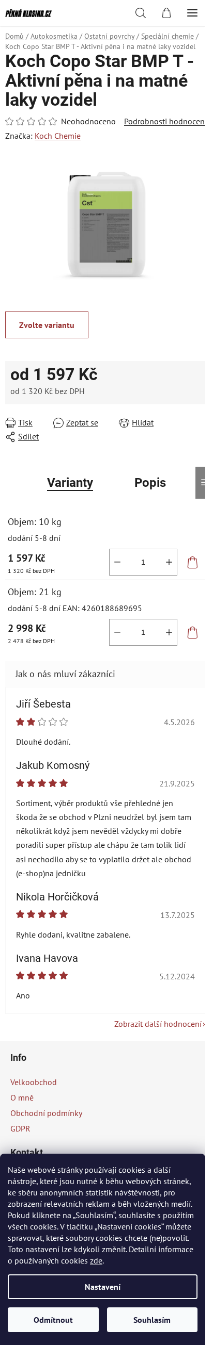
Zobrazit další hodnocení (158, 1024)
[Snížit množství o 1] (117, 562)
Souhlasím (152, 1320)
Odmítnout (53, 1320)
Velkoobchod (33, 1082)
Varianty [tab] (70, 482)
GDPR (20, 1128)
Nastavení (102, 1287)
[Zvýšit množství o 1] (169, 562)
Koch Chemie (58, 135)
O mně (22, 1097)
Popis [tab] (150, 482)
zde (96, 1260)
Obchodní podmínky (46, 1113)
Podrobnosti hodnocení (165, 121)
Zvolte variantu (46, 325)
